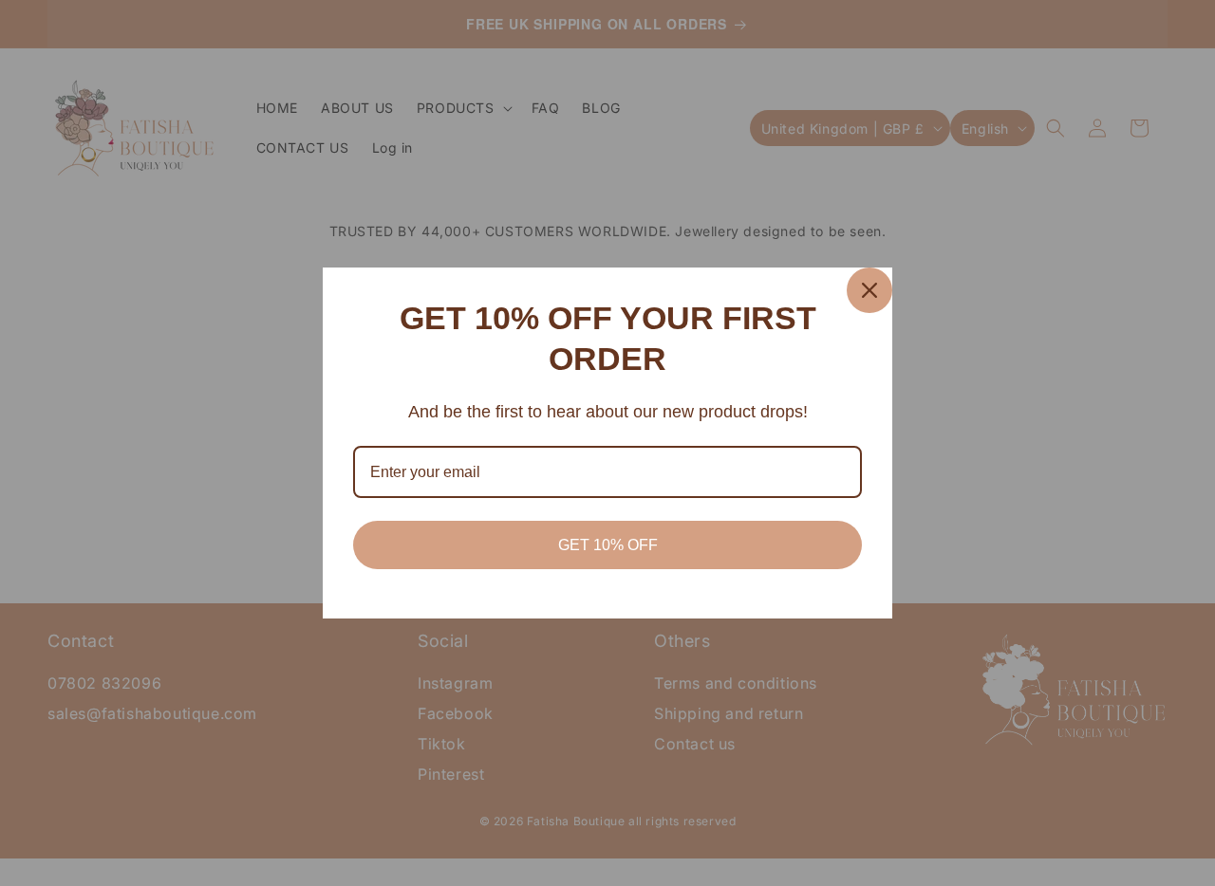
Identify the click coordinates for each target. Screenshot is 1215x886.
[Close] (869, 290)
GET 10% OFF (608, 545)
